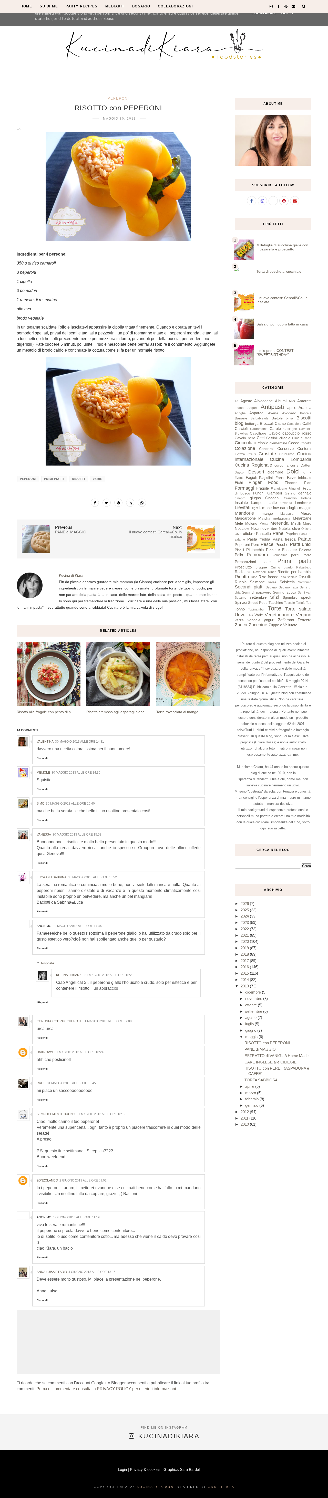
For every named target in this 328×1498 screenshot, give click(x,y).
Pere (255, 544)
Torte (274, 608)
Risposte (47, 963)
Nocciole (242, 528)
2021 (245, 935)
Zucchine (258, 624)
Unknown (45, 1052)
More (307, 523)
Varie (97, 478)
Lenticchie (303, 503)
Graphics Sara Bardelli (182, 1469)
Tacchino (276, 603)
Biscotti (303, 417)
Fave (291, 477)
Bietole (277, 418)
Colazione (245, 448)
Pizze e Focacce (281, 549)
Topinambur (256, 609)
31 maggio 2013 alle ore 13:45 (71, 1083)
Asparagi (256, 413)
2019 (245, 948)
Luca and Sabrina (51, 877)
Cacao (280, 423)
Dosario (141, 6)
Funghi (258, 493)
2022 (245, 929)
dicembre (275, 472)
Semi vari (304, 592)
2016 (245, 967)
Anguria (253, 408)
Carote (275, 428)
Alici (292, 401)
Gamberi (274, 493)
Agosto (246, 401)
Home (26, 6)
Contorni (304, 448)
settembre (258, 597)
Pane (278, 533)
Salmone (257, 582)
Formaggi (244, 488)
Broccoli (266, 423)
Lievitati (242, 507)
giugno (255, 498)
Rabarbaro (303, 567)
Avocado (289, 413)
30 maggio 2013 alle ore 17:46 (77, 926)
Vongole (253, 620)
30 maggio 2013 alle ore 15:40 (70, 803)
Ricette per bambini (294, 571)
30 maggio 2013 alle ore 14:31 (79, 741)
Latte (273, 502)
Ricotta (242, 576)
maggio (305, 507)
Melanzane (302, 518)
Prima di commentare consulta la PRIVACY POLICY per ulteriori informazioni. (106, 1389)
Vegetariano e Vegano (288, 614)
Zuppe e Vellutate (283, 625)
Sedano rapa (288, 587)
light (255, 508)
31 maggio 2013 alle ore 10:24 (79, 1052)
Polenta (305, 550)
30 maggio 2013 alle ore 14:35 (76, 772)
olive (296, 528)
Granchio (290, 498)
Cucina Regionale (253, 465)
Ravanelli (259, 572)
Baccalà (305, 413)
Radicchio (243, 571)
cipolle (263, 443)
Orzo (238, 534)
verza (239, 620)
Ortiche (306, 529)
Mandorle (244, 513)
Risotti (78, 478)
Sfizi (274, 597)
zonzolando (47, 1180)
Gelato (290, 493)
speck (306, 597)
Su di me (49, 6)
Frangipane (279, 488)
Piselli (239, 550)
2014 (245, 979)
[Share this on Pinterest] (118, 503)
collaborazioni (175, 6)
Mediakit (115, 6)
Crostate (267, 453)
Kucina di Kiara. (156, 1487)
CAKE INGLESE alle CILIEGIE (270, 1062)
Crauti (252, 454)
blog (239, 423)
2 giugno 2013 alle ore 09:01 (83, 1180)
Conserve (285, 448)
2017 (245, 960)
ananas (240, 408)
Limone (265, 507)
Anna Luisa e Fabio (52, 1272)
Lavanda (286, 503)
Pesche (281, 544)
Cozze (240, 454)
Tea (308, 603)
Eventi (239, 478)
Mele (239, 523)
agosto (251, 1017)
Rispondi (42, 758)
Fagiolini (266, 478)
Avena (273, 413)
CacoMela (294, 424)
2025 (245, 910)
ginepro (240, 498)
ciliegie (284, 438)
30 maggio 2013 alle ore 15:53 (77, 834)
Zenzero (304, 620)
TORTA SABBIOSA (261, 1080)
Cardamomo (259, 429)
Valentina (45, 741)
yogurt (269, 620)
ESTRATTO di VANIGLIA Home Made (276, 1055)
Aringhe (240, 413)
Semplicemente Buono (56, 1114)
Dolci (293, 471)
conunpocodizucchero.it (59, 1021)
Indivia (306, 498)
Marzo (306, 513)
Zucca (241, 624)
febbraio (304, 478)
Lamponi (258, 502)
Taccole (289, 603)
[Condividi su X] (106, 503)
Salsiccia (287, 582)
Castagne (290, 429)
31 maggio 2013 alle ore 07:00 (107, 1021)
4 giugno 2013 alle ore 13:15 (92, 1272)
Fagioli (251, 477)
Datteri (306, 465)
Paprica (291, 534)
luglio (293, 507)
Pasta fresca (284, 539)
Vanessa (44, 834)
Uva (250, 615)
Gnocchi (272, 498)
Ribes (272, 572)
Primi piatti (54, 478)
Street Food (257, 603)
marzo (251, 1093)
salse (272, 582)
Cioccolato (245, 442)
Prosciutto (243, 567)
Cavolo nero (245, 438)
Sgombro (290, 597)
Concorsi (266, 449)
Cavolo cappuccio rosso (290, 433)
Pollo (239, 555)
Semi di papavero (256, 592)
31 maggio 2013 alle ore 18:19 (101, 1114)
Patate (304, 539)
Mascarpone (245, 518)
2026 (245, 903)
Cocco (293, 443)
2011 (245, 1118)
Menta (264, 523)
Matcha (264, 518)
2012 (245, 1112)
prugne (261, 567)
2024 (245, 916)
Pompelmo (280, 555)
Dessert (256, 471)
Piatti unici (300, 544)
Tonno (240, 609)
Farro (279, 478)
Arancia (305, 407)
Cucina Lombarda (290, 459)
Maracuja (286, 513)
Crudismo (286, 454)
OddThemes (221, 1487)
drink (307, 472)
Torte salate (298, 608)
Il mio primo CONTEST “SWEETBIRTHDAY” (275, 353)
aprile (291, 407)
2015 (245, 973)
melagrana (281, 518)
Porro (306, 555)
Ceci (260, 438)
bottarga (252, 424)
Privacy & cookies (145, 1469)
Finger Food (263, 482)
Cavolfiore (258, 433)
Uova (240, 614)
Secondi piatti (249, 586)
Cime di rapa (301, 438)
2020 (245, 941)
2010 (245, 1124)
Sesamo (240, 597)
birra (289, 418)
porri (295, 555)
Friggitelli (295, 488)
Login (122, 1469)
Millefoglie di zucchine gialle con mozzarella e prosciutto (282, 247)
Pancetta (263, 533)
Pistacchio (255, 549)
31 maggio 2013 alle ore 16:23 (109, 975)
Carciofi (241, 428)
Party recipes (82, 6)
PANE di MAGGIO (260, 1049)
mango (267, 513)
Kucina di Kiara (68, 975)
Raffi (41, 1083)
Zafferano (286, 620)
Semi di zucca (284, 592)
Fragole (262, 488)
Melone (251, 523)
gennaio (304, 493)
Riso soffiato (288, 577)
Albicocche (263, 401)
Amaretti (304, 401)
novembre (268, 528)
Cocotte (306, 443)
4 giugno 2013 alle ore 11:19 (76, 1217)
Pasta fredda (258, 539)
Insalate (241, 502)
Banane (241, 418)
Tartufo (300, 603)
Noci (255, 528)
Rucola (241, 582)
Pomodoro (257, 554)
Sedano (271, 587)
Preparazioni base (253, 562)
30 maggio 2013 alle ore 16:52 (92, 877)
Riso (254, 577)
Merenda (279, 523)
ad (236, 401)
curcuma (281, 465)
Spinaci (241, 602)
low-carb (280, 507)
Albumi (280, 401)
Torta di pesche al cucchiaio (279, 271)
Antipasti (272, 406)
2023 (245, 922)
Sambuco (304, 582)
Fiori (307, 483)
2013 (245, 986)
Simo (40, 803)
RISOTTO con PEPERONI (267, 1043)
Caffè (306, 423)
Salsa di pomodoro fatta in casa (282, 324)
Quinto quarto (282, 567)
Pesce (267, 544)
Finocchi (291, 483)
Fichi (239, 482)
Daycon (240, 472)
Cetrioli (272, 438)
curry (294, 465)
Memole (43, 772)
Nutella (284, 528)
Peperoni (118, 98)
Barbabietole (260, 418)
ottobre (248, 533)
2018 (245, 954)
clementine (278, 443)
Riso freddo (268, 577)
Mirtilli (296, 523)
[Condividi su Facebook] (95, 503)
